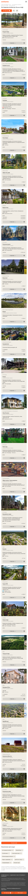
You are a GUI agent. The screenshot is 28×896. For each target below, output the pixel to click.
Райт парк (5, 446)
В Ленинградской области (8, 856)
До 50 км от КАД (19, 859)
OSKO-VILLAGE (6, 172)
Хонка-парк (5, 619)
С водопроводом (6, 862)
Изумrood (5, 277)
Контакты (3, 888)
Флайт (4, 311)
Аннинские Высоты (7, 756)
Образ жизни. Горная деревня (10, 480)
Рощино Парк (6, 31)
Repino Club (5, 207)
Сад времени (6, 344)
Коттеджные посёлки (7, 850)
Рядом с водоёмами (7, 859)
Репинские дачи (6, 244)
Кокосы (4, 549)
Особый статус (6, 65)
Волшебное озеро (7, 514)
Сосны (4, 376)
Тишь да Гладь (6, 653)
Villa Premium (6, 413)
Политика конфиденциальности (13, 888)
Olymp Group (19, 850)
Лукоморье (5, 137)
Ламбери (5, 100)
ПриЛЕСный (5, 721)
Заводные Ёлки (6, 687)
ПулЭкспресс (5, 853)
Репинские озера (7, 791)
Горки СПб (5, 583)
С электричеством (17, 853)
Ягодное (5, 825)
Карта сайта (3, 889)
